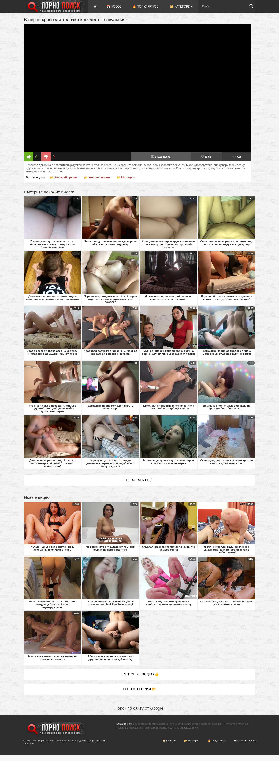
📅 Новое (114, 6)
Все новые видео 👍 (139, 674)
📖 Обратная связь (245, 740)
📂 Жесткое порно (97, 177)
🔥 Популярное (145, 6)
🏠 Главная (169, 740)
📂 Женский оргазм (63, 177)
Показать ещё (139, 480)
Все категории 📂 (139, 689)
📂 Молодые (126, 177)
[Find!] (251, 7)
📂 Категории (181, 6)
